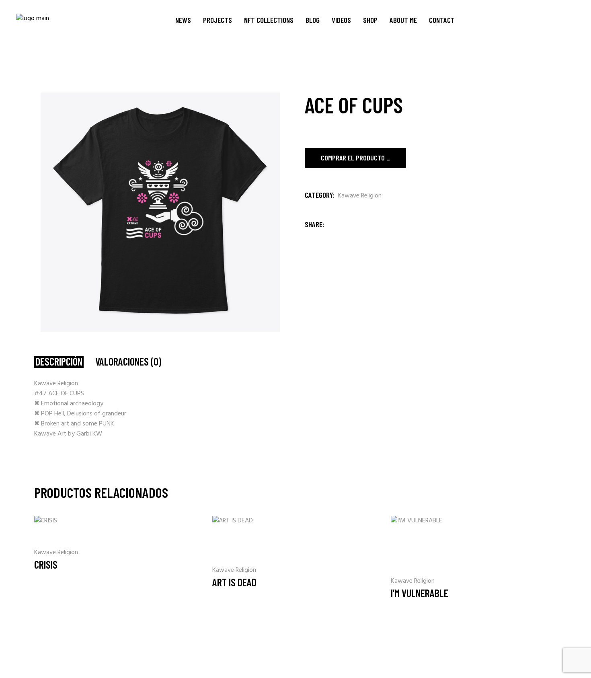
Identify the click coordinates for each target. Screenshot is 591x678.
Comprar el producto (353, 157)
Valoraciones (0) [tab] (128, 362)
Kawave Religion (360, 196)
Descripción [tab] (58, 362)
